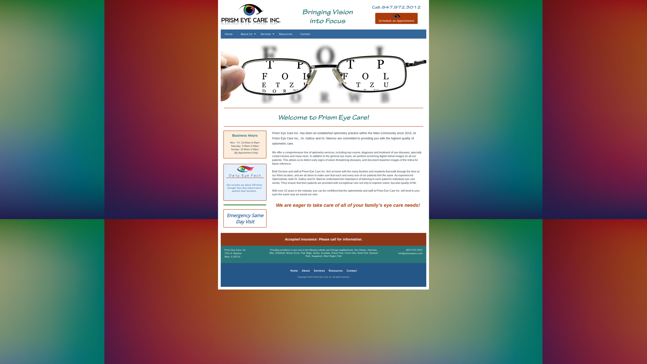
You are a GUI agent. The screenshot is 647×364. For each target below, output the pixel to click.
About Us (246, 34)
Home (229, 34)
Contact (305, 34)
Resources (285, 34)
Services (265, 34)
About (306, 270)
